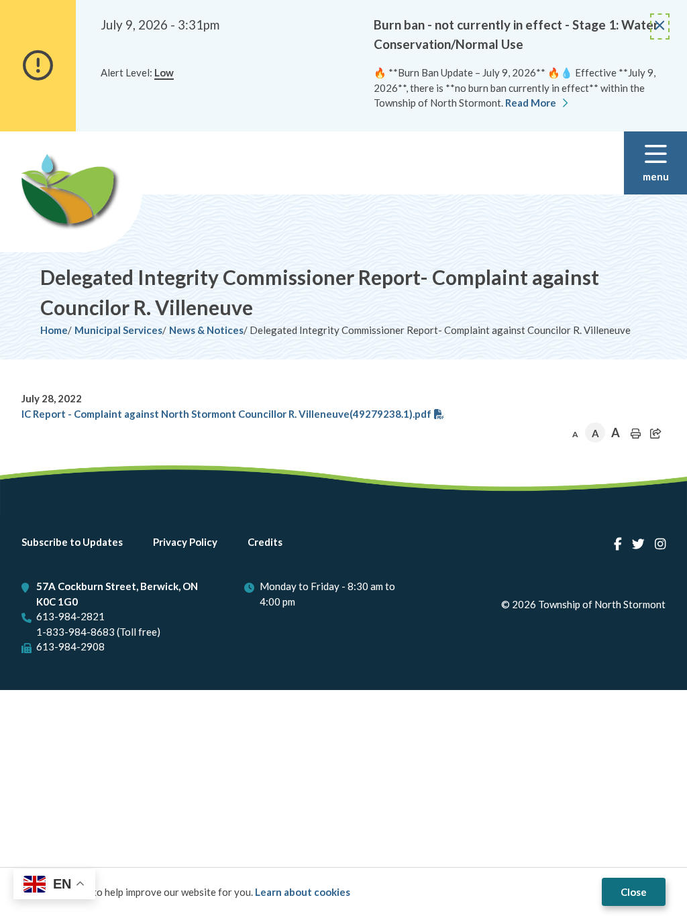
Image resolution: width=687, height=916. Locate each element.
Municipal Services (118, 330)
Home (54, 330)
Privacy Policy (185, 542)
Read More (530, 103)
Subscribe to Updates (72, 542)
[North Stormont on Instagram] (660, 543)
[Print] (635, 433)
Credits (265, 542)
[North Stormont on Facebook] (618, 543)
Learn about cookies (302, 892)
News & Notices (206, 330)
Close (634, 892)
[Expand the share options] (655, 433)
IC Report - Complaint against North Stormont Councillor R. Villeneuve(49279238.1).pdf (226, 414)
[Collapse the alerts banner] (660, 26)
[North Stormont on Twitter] (638, 543)
